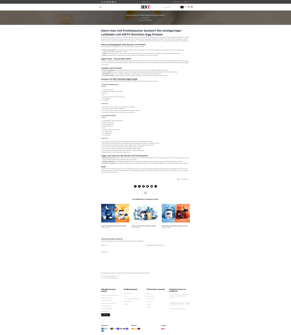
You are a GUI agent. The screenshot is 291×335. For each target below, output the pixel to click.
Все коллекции (151, 296)
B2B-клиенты (127, 293)
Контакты (126, 304)
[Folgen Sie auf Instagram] (162, 329)
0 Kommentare (148, 20)
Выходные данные (106, 306)
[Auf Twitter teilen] (105, 2)
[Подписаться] (188, 303)
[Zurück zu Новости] (145, 193)
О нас (125, 296)
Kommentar (104, 252)
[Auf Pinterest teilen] (107, 2)
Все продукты (150, 298)
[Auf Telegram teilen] (110, 2)
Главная (149, 304)
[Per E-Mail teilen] (112, 2)
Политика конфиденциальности (110, 295)
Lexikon (149, 307)
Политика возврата (106, 298)
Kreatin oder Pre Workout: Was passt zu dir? (174, 225)
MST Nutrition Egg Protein (125, 79)
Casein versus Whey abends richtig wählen (113, 225)
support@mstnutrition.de (180, 309)
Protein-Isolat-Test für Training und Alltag (143, 225)
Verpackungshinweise (107, 308)
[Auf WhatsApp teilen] (115, 2)
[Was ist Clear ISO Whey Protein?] (153, 193)
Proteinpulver (115, 45)
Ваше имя (104, 245)
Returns (105, 315)
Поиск (148, 293)
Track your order (105, 311)
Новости (141, 20)
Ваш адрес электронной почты (155, 245)
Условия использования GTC (109, 303)
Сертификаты (127, 301)
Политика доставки (106, 300)
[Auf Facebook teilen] (102, 2)
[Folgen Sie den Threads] (164, 329)
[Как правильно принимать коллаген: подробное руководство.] (138, 193)
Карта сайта (150, 301)
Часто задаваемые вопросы (131, 298)
